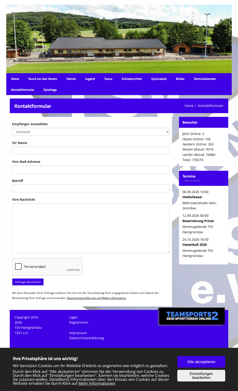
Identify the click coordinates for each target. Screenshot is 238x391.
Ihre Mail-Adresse (26, 161)
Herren (71, 78)
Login (73, 317)
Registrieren (78, 322)
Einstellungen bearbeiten (201, 375)
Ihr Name (19, 143)
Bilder (180, 78)
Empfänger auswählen (30, 124)
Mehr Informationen (96, 383)
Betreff (17, 180)
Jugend (90, 78)
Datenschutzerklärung (86, 338)
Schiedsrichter (132, 78)
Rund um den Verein (42, 78)
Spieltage (50, 89)
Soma (108, 78)
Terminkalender (205, 78)
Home (15, 78)
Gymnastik (159, 78)
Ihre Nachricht (23, 199)
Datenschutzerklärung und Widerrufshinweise (96, 298)
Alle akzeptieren (201, 362)
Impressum (78, 333)
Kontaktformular (22, 89)
